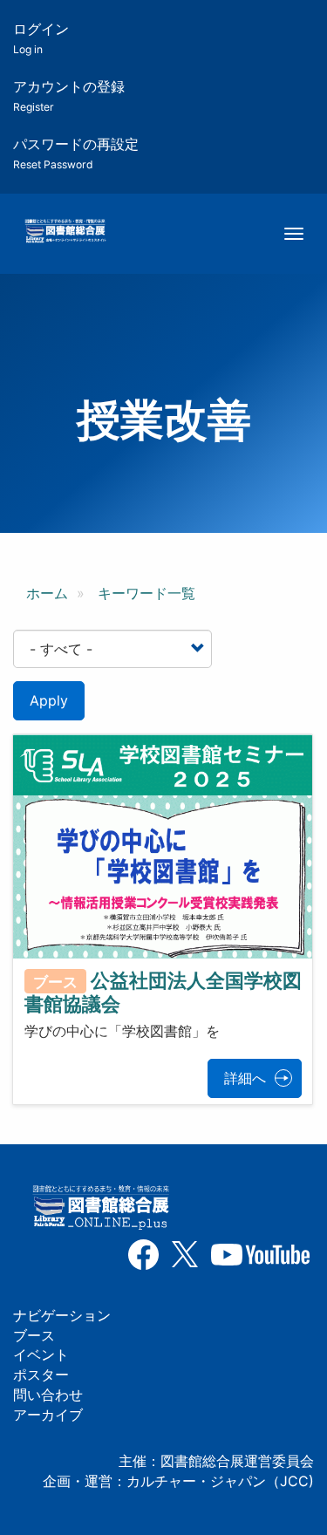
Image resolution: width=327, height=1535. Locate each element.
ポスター (41, 1374)
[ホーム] (65, 232)
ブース (34, 1335)
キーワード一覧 (146, 593)
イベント (41, 1354)
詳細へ (245, 1078)
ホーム (47, 593)
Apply (49, 700)
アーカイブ (48, 1414)
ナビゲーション (62, 1315)
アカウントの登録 (69, 95)
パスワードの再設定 (76, 153)
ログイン (41, 38)
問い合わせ (48, 1394)
